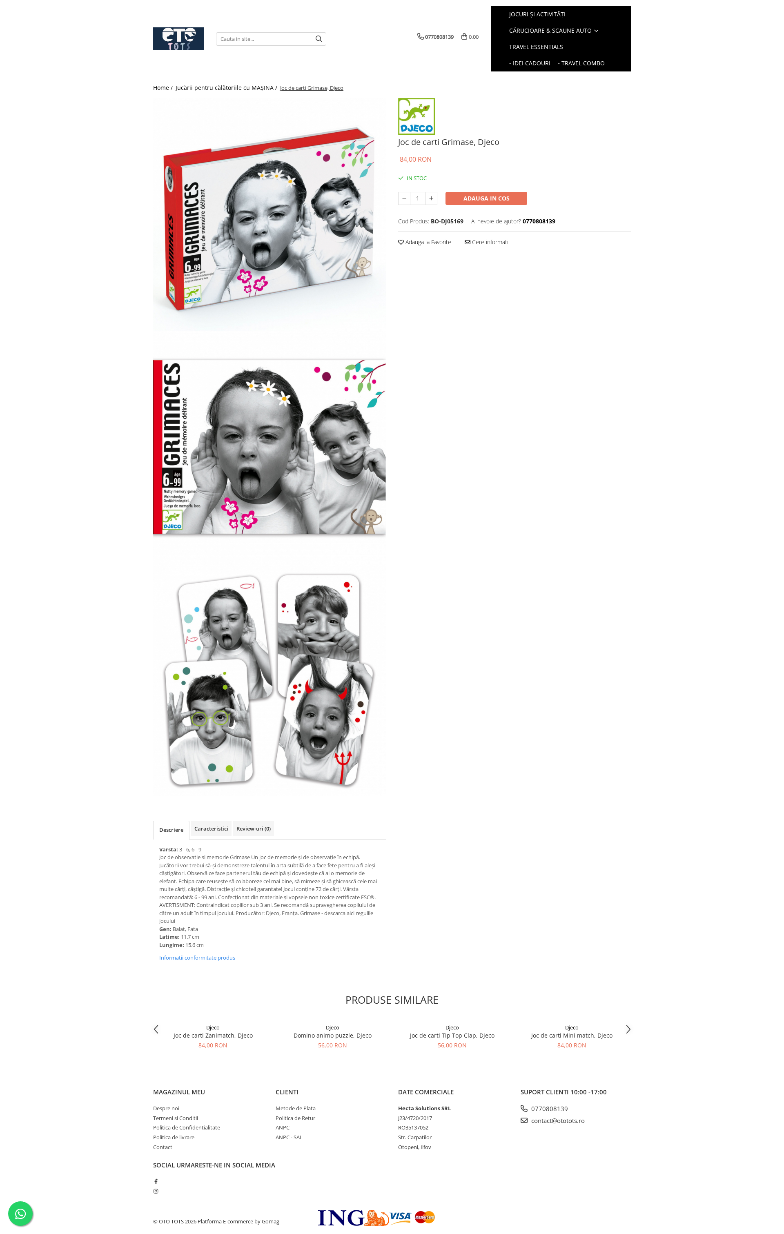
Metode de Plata (296, 1108)
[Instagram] (155, 1191)
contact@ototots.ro (557, 1120)
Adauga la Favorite (427, 242)
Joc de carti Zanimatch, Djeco (213, 1035)
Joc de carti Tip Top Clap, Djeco (452, 1035)
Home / (163, 87)
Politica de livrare (173, 1137)
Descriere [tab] (171, 829)
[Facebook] (155, 1181)
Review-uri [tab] (253, 828)
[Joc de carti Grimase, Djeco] (269, 214)
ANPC (283, 1127)
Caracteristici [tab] (211, 828)
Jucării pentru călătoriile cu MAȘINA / (227, 87)
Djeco (213, 1027)
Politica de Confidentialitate (186, 1127)
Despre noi (166, 1108)
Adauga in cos (486, 198)
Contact (162, 1147)
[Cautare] (319, 39)
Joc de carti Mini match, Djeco (571, 1035)
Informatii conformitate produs (197, 957)
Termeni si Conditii (175, 1118)
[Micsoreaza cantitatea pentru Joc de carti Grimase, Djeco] (404, 198)
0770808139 (549, 1109)
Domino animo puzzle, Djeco (333, 1035)
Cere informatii (490, 242)
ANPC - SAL (289, 1137)
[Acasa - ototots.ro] (178, 38)
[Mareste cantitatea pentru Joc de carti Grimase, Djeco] (431, 198)
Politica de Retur (295, 1118)
